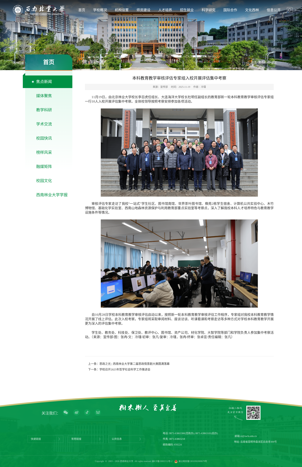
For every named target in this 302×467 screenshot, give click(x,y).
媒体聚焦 (44, 96)
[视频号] (98, 412)
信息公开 (274, 10)
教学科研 (44, 110)
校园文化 (44, 181)
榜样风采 (44, 152)
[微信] (66, 412)
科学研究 (208, 10)
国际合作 (230, 10)
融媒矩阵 (44, 166)
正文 (274, 62)
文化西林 (252, 10)
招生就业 (187, 10)
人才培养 (165, 10)
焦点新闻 (44, 82)
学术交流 (44, 124)
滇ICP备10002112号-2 (162, 461)
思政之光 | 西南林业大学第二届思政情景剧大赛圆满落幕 (134, 363)
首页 (81, 10)
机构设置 (122, 10)
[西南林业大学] (38, 10)
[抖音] (87, 412)
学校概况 (100, 10)
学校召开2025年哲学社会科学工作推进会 (124, 369)
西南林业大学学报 (52, 195)
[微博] (76, 412)
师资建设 (143, 10)
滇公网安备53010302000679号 (192, 461)
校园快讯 (44, 138)
